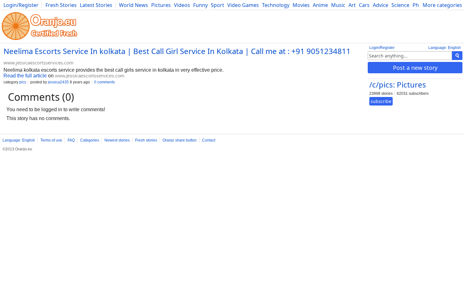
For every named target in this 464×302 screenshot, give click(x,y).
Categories (89, 140)
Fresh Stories (61, 5)
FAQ (71, 140)
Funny (200, 5)
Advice (380, 5)
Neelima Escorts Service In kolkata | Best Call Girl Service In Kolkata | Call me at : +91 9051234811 (177, 51)
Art (352, 5)
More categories (442, 5)
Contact (208, 140)
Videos (182, 5)
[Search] (457, 55)
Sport (217, 5)
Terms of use (51, 140)
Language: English (444, 47)
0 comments (104, 82)
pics (22, 82)
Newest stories (117, 140)
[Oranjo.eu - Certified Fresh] (39, 40)
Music (338, 5)
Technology (275, 5)
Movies (301, 5)
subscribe (381, 101)
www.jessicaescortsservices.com (38, 62)
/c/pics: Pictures (397, 84)
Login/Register (21, 5)
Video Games (243, 5)
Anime (320, 5)
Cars (364, 5)
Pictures (161, 5)
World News (133, 5)
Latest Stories (96, 5)
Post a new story (415, 67)
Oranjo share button (180, 140)
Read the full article (25, 75)
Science (400, 5)
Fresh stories (146, 140)
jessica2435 (58, 82)
